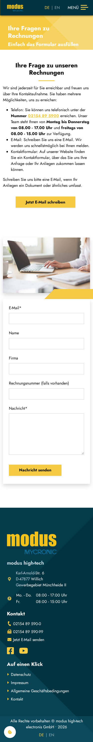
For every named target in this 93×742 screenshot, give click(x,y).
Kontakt (17, 699)
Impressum (19, 683)
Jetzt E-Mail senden (28, 640)
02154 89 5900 (43, 116)
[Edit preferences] (10, 732)
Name (14, 333)
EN (57, 7)
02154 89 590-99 (27, 632)
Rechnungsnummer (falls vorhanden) (39, 383)
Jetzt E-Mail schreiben (45, 202)
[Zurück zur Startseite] (15, 7)
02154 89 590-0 (26, 624)
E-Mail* (15, 308)
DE (47, 7)
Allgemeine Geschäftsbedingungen (40, 691)
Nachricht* (18, 408)
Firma (13, 358)
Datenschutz (21, 674)
